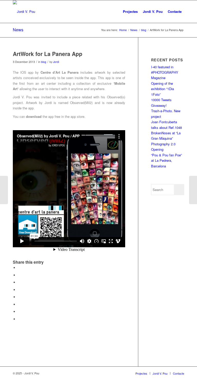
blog (43, 62)
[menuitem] (130, 11)
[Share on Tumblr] (19, 296)
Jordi (56, 62)
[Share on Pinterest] (19, 282)
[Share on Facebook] (19, 267)
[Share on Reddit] (19, 311)
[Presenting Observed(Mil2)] (4, 190)
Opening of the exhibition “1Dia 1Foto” (162, 89)
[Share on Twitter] (19, 275)
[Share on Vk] (19, 304)
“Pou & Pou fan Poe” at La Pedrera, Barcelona (166, 160)
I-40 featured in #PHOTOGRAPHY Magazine (164, 72)
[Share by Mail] (19, 319)
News (18, 30)
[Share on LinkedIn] (19, 289)
